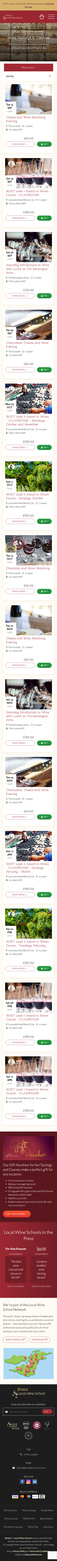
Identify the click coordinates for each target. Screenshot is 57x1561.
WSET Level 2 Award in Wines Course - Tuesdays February (27, 943)
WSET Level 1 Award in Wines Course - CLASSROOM (27, 193)
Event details (19, 144)
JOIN (46, 1412)
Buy (46, 144)
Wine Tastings (29, 1510)
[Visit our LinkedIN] (34, 1481)
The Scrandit (14, 126)
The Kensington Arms (18, 277)
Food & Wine (47, 1510)
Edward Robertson (33, 1554)
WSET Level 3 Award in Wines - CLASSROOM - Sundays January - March (27, 868)
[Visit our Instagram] (28, 1481)
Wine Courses (11, 1518)
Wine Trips (33, 1526)
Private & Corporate (13, 1526)
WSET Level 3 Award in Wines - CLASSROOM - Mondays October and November (27, 420)
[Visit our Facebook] (22, 1481)
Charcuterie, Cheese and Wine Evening (27, 345)
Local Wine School (22, 1538)
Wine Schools (14, 1339)
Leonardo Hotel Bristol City (21, 199)
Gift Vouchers (16, 1213)
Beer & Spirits (46, 1518)
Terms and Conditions (40, 1551)
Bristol (8, 1538)
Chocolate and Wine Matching (28, 568)
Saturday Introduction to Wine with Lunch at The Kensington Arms (27, 269)
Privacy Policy (19, 1551)
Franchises (38, 1339)
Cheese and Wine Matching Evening (25, 119)
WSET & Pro (29, 1518)
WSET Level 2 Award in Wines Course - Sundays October (27, 496)
